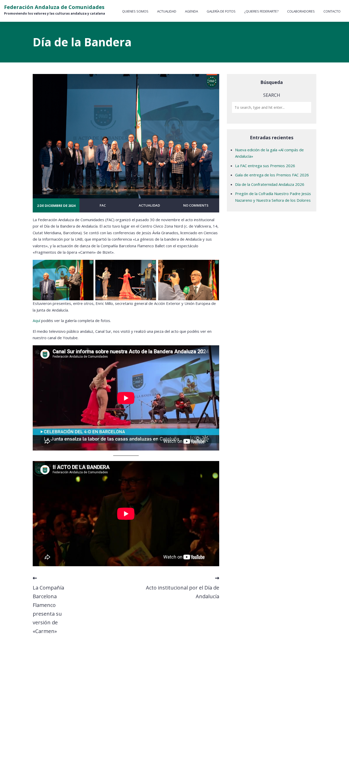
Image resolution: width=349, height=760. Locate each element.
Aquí (36, 320)
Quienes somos (135, 11)
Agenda (191, 11)
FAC (103, 205)
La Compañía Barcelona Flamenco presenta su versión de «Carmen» (48, 609)
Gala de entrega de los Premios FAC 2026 (272, 174)
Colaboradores (301, 11)
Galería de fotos (221, 11)
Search (271, 95)
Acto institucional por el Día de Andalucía (182, 592)
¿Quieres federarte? (261, 11)
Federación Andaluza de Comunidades (54, 7)
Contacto (332, 11)
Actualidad (166, 11)
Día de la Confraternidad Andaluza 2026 (269, 184)
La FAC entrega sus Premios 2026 (265, 165)
